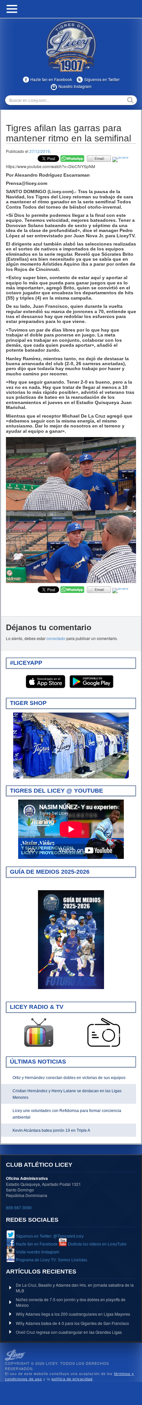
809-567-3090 (19, 1207)
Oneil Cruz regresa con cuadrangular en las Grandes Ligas (69, 1332)
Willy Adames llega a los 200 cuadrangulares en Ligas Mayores (73, 1314)
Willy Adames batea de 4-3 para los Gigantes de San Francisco (72, 1323)
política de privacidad (72, 1378)
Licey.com (71, 46)
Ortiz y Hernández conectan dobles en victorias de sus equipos (69, 1077)
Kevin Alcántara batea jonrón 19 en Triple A (51, 1130)
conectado (56, 638)
